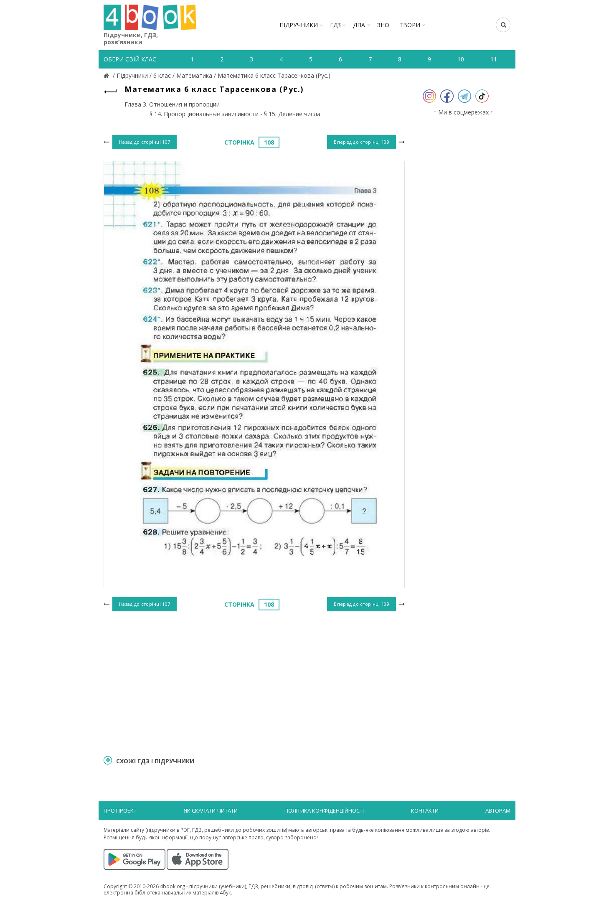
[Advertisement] (254, 682)
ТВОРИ (409, 25)
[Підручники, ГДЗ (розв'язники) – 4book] (107, 75)
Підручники (298, 25)
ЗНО (383, 25)
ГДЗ (335, 25)
